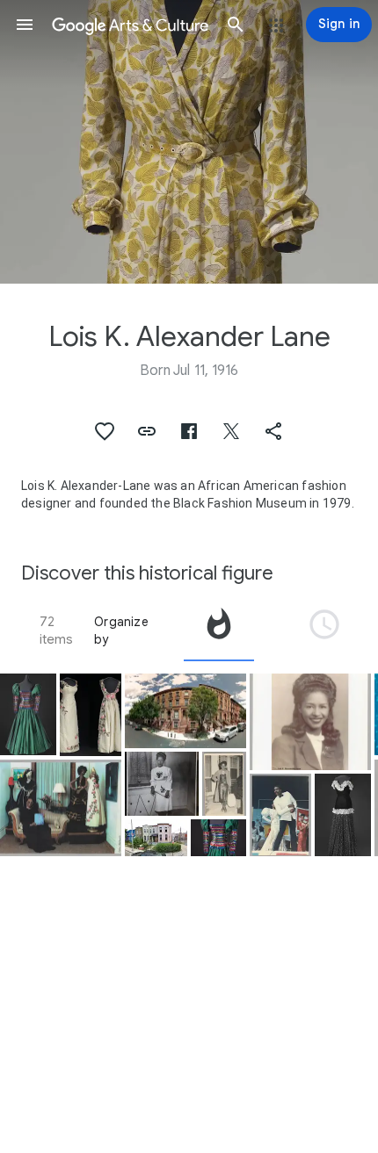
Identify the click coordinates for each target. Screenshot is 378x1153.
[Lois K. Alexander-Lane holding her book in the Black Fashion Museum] (60, 808)
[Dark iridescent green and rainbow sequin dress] (28, 715)
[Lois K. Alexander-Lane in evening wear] (224, 784)
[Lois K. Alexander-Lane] (162, 784)
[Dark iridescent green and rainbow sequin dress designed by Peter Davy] (218, 837)
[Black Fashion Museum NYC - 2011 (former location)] (185, 711)
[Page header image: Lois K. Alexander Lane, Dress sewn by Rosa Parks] (189, 142)
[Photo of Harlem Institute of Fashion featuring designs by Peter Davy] (280, 815)
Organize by (121, 630)
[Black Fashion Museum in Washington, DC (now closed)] (156, 837)
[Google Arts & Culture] (130, 24)
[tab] (219, 630)
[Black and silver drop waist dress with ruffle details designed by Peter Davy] (343, 815)
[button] (25, 25)
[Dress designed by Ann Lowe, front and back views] (90, 715)
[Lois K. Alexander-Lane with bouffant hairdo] (310, 722)
